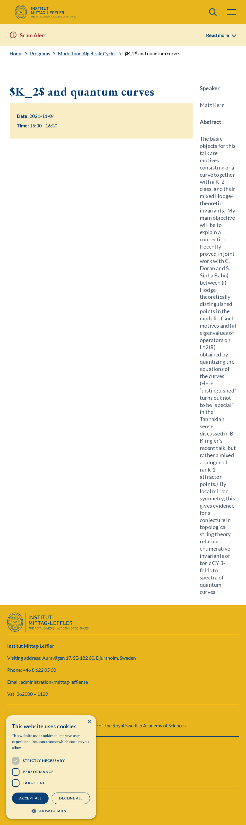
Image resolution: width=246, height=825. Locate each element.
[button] (51, 810)
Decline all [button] (70, 798)
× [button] (89, 722)
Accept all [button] (30, 798)
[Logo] (45, 12)
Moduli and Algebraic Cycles (87, 53)
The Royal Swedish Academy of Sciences (145, 725)
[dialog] (51, 767)
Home (16, 53)
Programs (40, 53)
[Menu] (231, 12)
